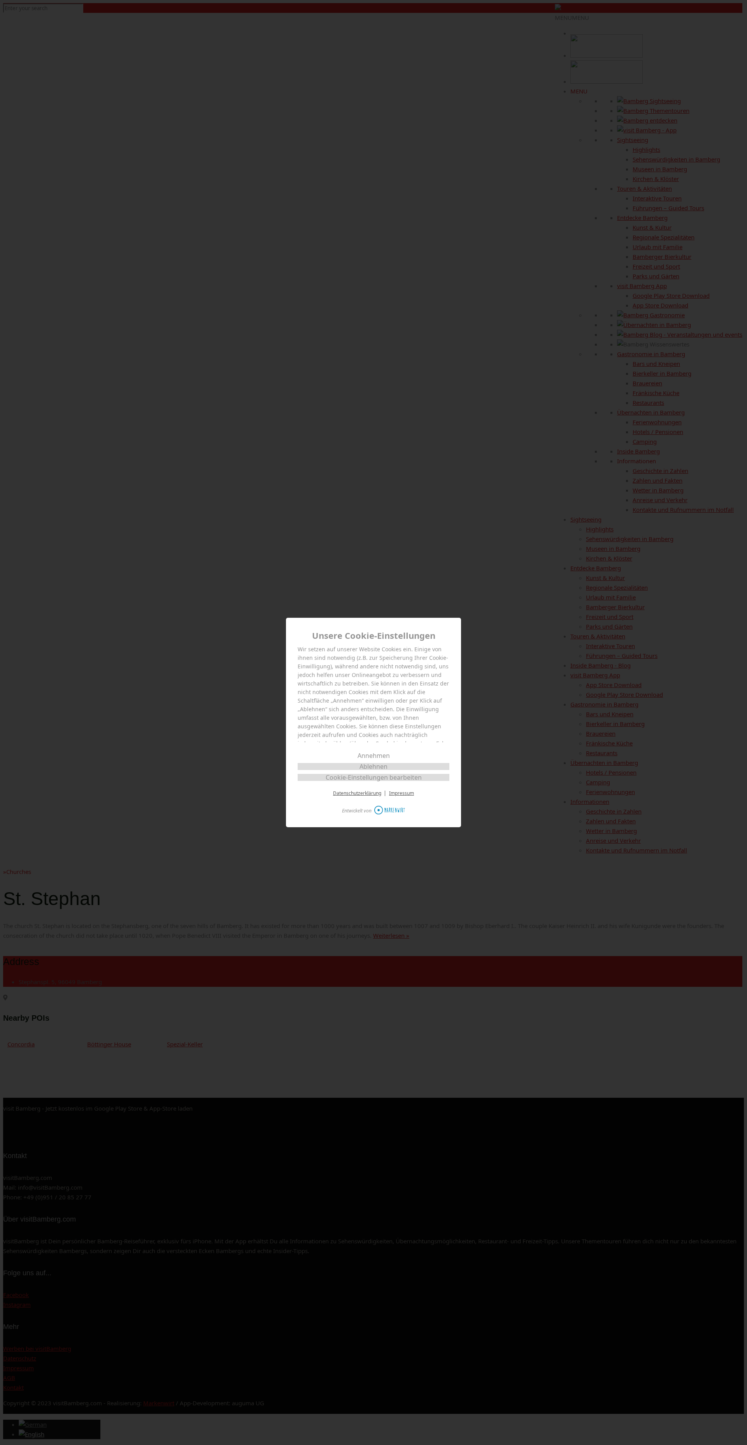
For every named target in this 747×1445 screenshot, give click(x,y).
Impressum (401, 793)
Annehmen (374, 755)
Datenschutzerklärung (357, 793)
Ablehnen (373, 766)
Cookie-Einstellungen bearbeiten (374, 777)
